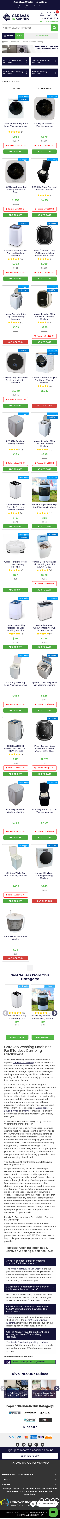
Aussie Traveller (43, 1108)
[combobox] (26, 27)
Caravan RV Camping (23, 1062)
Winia (15, 1110)
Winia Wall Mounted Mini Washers (27, 1268)
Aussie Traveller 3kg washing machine (29, 1342)
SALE (19, 35)
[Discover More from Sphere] (45, 1413)
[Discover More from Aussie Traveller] (30, 1413)
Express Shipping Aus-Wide (41, 35)
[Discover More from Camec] (30, 1420)
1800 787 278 (51, 18)
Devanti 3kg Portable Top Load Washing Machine (43, 1017)
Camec (27, 1110)
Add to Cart (17, 1037)
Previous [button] (5, 1013)
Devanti (8, 1110)
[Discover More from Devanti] (14, 1413)
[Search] (54, 27)
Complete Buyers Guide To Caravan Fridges (44, 1394)
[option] (17, 1013)
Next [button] (54, 1013)
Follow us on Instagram (30, 1463)
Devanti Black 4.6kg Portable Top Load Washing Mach (17, 1018)
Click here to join (30, 1456)
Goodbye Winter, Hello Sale (30, 2)
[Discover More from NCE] (45, 1420)
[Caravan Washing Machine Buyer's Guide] (30, 1361)
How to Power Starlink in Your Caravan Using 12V (16, 1394)
